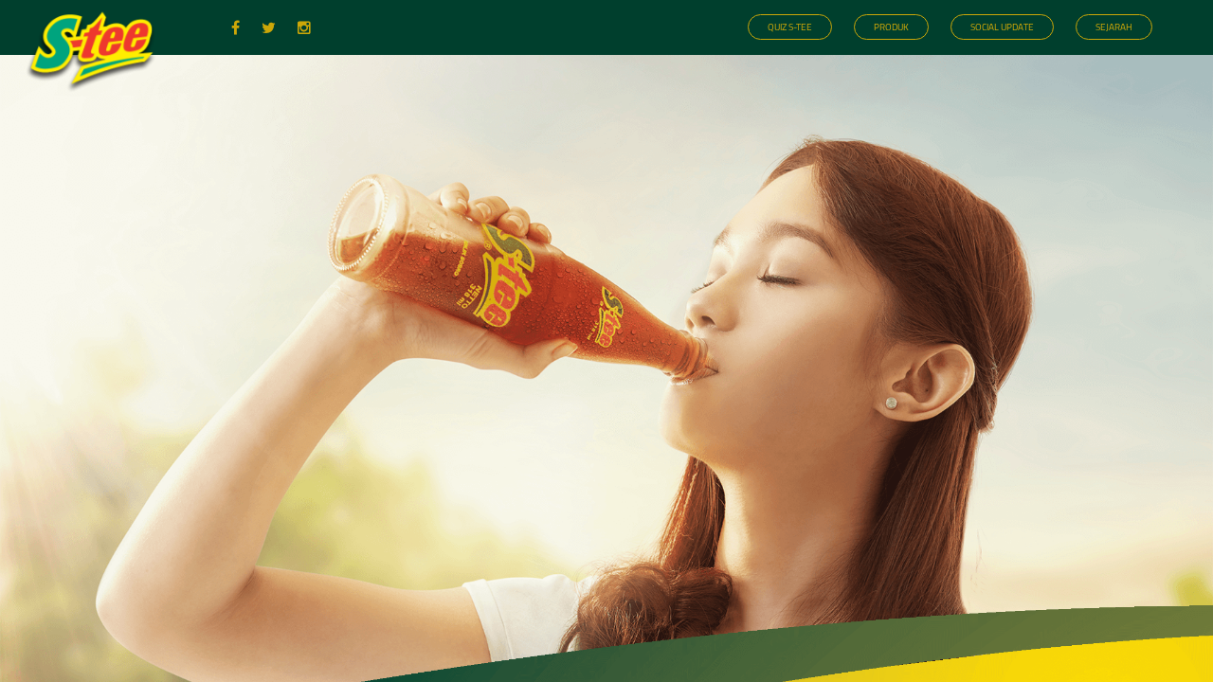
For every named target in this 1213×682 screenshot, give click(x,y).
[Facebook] (237, 26)
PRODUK (891, 27)
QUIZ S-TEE (790, 27)
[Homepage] (96, 98)
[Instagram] (304, 26)
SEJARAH (1113, 27)
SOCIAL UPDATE (1002, 27)
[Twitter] (270, 26)
